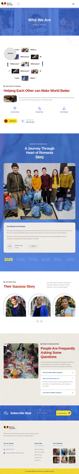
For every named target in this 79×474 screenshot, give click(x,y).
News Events (38, 457)
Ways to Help (38, 454)
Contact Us (37, 460)
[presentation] (37, 321)
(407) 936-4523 (30, 122)
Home (36, 24)
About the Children (39, 452)
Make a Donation (39, 449)
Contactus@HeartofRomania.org (15, 453)
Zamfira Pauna (19, 245)
